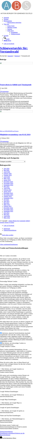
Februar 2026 (7, 173)
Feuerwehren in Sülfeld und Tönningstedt (15, 85)
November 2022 (8, 209)
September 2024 (8, 185)
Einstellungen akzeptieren (7, 433)
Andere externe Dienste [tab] (7, 372)
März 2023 (7, 204)
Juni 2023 (6, 201)
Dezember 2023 (8, 193)
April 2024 (7, 188)
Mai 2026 (6, 170)
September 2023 (8, 198)
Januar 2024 (7, 191)
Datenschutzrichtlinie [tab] (6, 422)
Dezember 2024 (8, 181)
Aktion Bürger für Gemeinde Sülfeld (19, 221)
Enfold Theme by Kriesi (7, 222)
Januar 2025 (7, 180)
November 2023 (8, 195)
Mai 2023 (6, 203)
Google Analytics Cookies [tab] (7, 346)
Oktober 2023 (8, 196)
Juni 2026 (6, 168)
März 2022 (7, 217)
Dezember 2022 (8, 208)
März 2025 (7, 178)
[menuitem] (18, 17)
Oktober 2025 (8, 175)
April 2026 (7, 172)
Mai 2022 (6, 214)
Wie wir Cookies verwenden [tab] (8, 256)
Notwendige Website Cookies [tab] (8, 281)
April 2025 (7, 177)
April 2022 (7, 216)
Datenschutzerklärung (6, 431)
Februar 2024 (7, 190)
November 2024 (8, 183)
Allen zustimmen (5, 244)
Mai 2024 (6, 186)
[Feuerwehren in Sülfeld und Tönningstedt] (16, 63)
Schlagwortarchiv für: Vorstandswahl (14, 49)
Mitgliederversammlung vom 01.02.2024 (15, 135)
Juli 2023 (6, 199)
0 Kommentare (4, 91)
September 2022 (8, 211)
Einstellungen (14, 244)
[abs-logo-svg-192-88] (16, 14)
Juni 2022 (6, 213)
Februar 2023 (7, 206)
